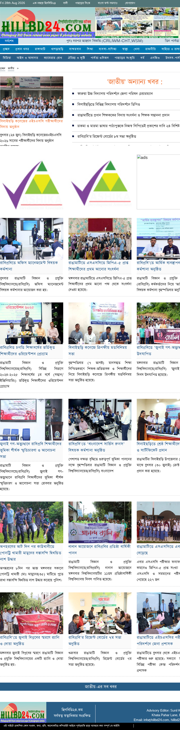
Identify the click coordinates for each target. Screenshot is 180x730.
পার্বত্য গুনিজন (100, 58)
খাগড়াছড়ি (57, 49)
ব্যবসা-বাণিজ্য (108, 49)
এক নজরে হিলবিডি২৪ (44, 3)
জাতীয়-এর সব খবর (101, 687)
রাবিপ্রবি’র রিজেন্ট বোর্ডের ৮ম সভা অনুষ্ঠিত (106, 136)
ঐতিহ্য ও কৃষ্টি (76, 58)
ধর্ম (142, 58)
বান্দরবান (75, 49)
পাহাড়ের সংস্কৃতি (125, 58)
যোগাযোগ (130, 3)
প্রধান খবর (22, 49)
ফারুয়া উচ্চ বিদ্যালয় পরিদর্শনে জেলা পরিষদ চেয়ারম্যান (115, 93)
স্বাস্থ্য (125, 49)
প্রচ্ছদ (6, 49)
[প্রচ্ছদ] (47, 22)
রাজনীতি (150, 49)
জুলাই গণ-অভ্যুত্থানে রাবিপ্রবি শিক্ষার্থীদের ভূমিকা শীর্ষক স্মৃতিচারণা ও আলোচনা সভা (30, 450)
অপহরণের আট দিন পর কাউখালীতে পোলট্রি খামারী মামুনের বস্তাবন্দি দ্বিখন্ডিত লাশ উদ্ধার (30, 553)
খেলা (137, 49)
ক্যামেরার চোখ (53, 58)
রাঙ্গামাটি (40, 49)
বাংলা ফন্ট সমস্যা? (107, 3)
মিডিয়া (7, 58)
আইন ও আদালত (27, 58)
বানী (65, 3)
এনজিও (155, 58)
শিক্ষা (90, 49)
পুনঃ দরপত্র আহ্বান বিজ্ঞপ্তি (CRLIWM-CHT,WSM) (89, 41)
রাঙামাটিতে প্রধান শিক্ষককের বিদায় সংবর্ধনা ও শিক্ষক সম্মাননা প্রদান (123, 115)
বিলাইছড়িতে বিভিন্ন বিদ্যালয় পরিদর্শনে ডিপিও (108, 104)
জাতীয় (11, 68)
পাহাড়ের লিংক (82, 3)
